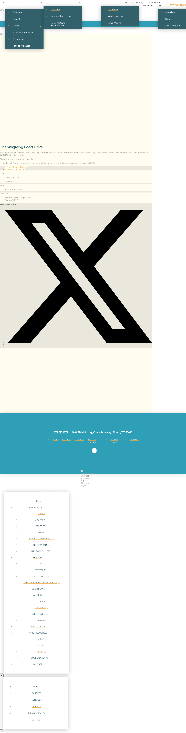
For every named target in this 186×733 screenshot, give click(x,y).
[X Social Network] (78, 342)
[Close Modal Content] (2, 675)
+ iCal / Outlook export (15, 169)
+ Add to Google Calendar (16, 167)
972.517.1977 (61, 432)
